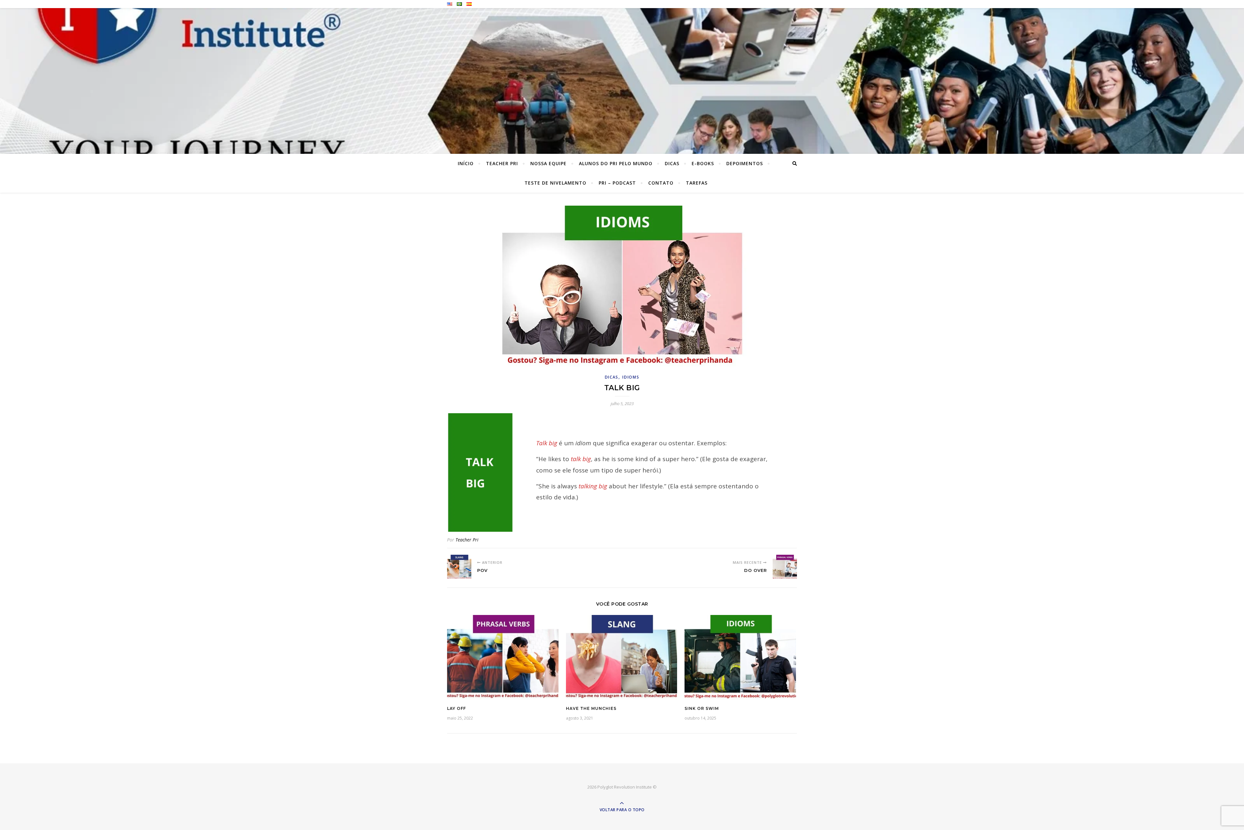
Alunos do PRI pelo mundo (615, 163)
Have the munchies (591, 708)
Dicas (672, 163)
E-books (703, 163)
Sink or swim (702, 708)
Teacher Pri (502, 163)
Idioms (630, 377)
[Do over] (785, 567)
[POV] (459, 567)
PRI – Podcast (617, 183)
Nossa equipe (548, 163)
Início (466, 163)
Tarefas (697, 183)
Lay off (456, 708)
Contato (661, 183)
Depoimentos (744, 163)
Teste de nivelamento (555, 183)
